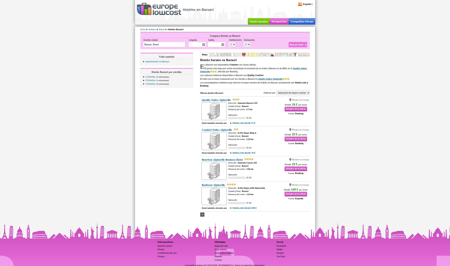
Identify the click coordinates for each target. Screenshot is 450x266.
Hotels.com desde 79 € (244, 153)
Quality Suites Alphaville (270, 79)
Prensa (161, 249)
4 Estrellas (150, 84)
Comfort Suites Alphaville (217, 130)
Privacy (161, 256)
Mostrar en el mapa (300, 99)
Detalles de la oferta (296, 109)
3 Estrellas (150, 80)
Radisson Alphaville (213, 185)
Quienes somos (165, 246)
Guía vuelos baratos (224, 253)
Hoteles (218, 256)
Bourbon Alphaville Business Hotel (222, 160)
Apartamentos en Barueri (157, 61)
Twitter (280, 249)
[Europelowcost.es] (159, 14)
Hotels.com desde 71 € (244, 123)
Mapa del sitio (221, 246)
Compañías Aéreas (301, 21)
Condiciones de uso (167, 253)
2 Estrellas (150, 77)
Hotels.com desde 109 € (245, 208)
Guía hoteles (221, 249)
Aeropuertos (279, 21)
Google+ (281, 253)
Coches (218, 260)
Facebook (281, 246)
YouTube (281, 256)
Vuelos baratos (259, 21)
